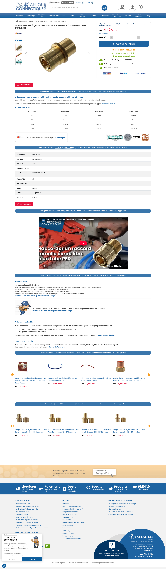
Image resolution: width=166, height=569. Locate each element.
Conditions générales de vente (102, 563)
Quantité (102, 37)
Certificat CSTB (25, 85)
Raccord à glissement (39, 21)
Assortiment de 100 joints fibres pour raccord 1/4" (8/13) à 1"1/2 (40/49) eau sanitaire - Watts (30, 380)
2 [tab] (82, 393)
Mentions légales (58, 563)
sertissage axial (107, 104)
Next (148, 374)
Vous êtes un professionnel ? (27, 520)
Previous (12, 374)
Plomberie (23, 21)
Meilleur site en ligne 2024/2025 (28, 506)
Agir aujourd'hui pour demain (27, 509)
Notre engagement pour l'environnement (32, 528)
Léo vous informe (114, 509)
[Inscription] (47, 546)
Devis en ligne (67, 525)
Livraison (65, 504)
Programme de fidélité (70, 512)
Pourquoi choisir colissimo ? (72, 509)
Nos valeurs (66, 520)
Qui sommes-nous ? (23, 504)
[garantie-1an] (145, 137)
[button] (26, 54)
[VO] (128, 137)
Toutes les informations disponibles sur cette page (52, 311)
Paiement (66, 528)
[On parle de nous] (114, 137)
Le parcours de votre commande (120, 512)
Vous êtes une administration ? (27, 522)
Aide (89, 3)
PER (30, 21)
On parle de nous (22, 512)
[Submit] (104, 8)
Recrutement (67, 536)
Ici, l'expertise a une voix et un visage (122, 504)
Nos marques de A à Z (24, 517)
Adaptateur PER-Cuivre (57, 21)
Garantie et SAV (68, 517)
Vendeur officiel (22, 514)
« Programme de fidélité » (105, 335)
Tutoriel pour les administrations (28, 525)
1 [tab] (79, 393)
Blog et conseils (68, 533)
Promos (79, 3)
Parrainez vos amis (69, 514)
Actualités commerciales (71, 539)
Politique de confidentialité (78, 563)
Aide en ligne (67, 530)
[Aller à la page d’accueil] (17, 21)
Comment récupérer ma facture (120, 514)
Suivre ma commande (116, 506)
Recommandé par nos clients (73, 522)
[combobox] (78, 8)
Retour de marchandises (71, 506)
